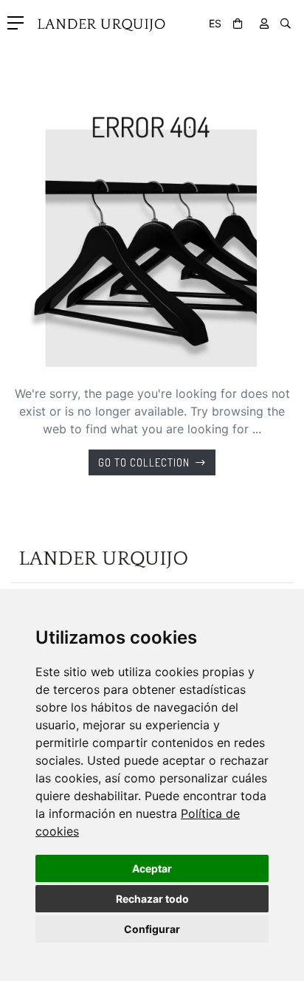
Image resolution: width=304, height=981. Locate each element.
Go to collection (144, 462)
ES (215, 23)
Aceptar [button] (152, 868)
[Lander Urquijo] (97, 19)
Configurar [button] (152, 929)
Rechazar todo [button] (152, 898)
